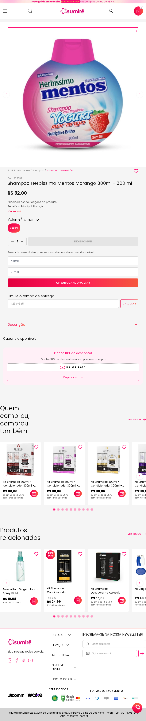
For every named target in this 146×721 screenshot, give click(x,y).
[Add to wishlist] (136, 171)
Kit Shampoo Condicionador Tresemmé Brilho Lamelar (64, 592)
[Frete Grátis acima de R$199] (73, 1)
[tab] (73, 27)
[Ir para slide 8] (83, 509)
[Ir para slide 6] (75, 509)
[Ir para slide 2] (58, 509)
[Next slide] (139, 94)
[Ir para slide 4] (66, 509)
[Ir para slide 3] (62, 509)
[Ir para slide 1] (54, 509)
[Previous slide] (6, 94)
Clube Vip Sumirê (58, 667)
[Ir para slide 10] (91, 509)
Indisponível (83, 241)
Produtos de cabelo (19, 170)
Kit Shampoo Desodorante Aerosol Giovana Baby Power (105, 592)
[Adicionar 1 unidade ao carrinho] (23, 241)
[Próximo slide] (139, 476)
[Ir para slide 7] (79, 509)
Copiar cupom (73, 377)
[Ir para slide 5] (71, 509)
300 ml (14, 228)
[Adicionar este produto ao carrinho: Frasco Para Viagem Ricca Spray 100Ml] (34, 601)
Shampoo (38, 170)
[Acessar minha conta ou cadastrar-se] (112, 11)
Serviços (58, 645)
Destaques (59, 635)
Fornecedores (62, 679)
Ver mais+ (14, 211)
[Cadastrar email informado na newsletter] (142, 653)
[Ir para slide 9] (87, 509)
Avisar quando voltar (73, 283)
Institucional (61, 655)
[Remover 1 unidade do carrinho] (11, 241)
